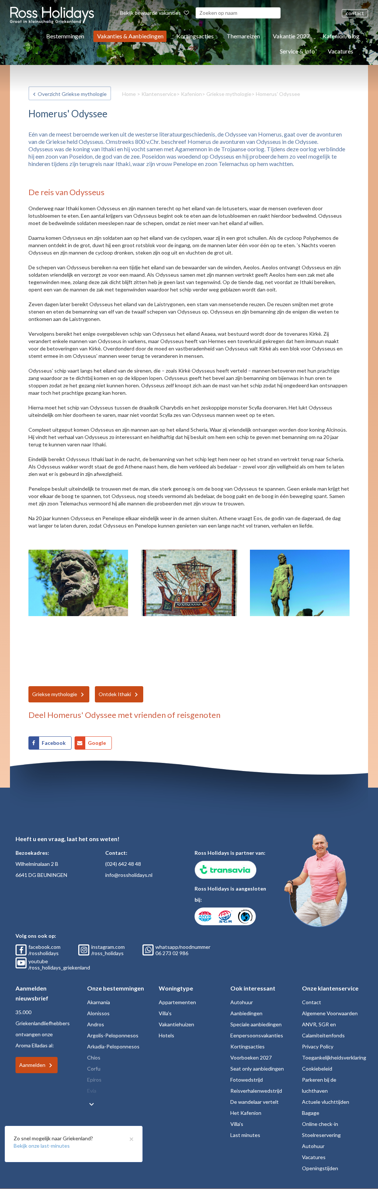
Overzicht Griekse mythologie (72, 94)
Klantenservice (158, 94)
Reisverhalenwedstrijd (256, 1091)
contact (355, 13)
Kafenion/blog (341, 35)
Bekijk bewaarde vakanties (151, 13)
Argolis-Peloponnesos (112, 1035)
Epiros (94, 1079)
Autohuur (241, 1002)
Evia (91, 1091)
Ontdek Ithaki (115, 694)
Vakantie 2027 (291, 35)
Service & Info (297, 51)
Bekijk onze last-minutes (42, 1146)
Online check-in (320, 1124)
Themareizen (243, 35)
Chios (93, 1057)
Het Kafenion (245, 1113)
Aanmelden (32, 1065)
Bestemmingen (65, 35)
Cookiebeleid (317, 1068)
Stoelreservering (321, 1135)
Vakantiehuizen (176, 1024)
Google (97, 743)
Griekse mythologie (228, 94)
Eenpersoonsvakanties (256, 1035)
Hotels (166, 1035)
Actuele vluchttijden (325, 1102)
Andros (95, 1024)
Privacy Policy (317, 1046)
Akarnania (98, 1002)
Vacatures (340, 51)
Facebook (54, 743)
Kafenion (191, 94)
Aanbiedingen (246, 1013)
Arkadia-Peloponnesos (113, 1046)
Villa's (165, 1013)
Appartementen (177, 1002)
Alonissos (98, 1013)
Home (129, 94)
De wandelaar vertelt (254, 1102)
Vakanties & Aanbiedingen (130, 35)
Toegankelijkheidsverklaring (334, 1057)
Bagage (310, 1113)
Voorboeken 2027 (251, 1057)
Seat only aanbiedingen (257, 1068)
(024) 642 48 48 (123, 864)
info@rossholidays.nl (128, 875)
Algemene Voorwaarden (330, 1013)
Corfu (93, 1068)
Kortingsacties (195, 35)
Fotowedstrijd (246, 1079)
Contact (311, 1002)
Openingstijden (320, 1168)
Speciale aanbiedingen (256, 1024)
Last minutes (245, 1135)
